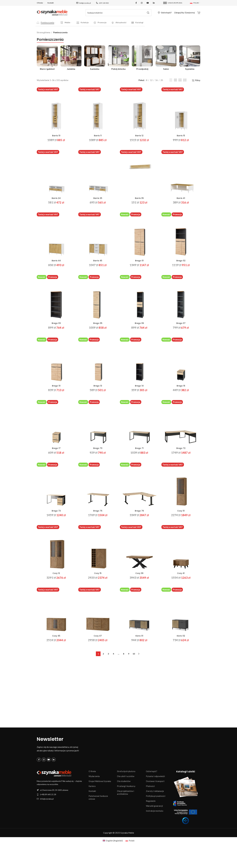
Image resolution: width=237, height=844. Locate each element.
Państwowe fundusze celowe (98, 797)
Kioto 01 (139, 635)
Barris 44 (56, 260)
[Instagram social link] (141, 3)
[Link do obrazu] (54, 773)
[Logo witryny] (52, 12)
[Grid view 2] (175, 80)
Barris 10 (56, 135)
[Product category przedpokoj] (142, 58)
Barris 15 (181, 135)
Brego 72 (180, 448)
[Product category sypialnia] (189, 58)
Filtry (197, 80)
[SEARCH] (148, 12)
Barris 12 (139, 135)
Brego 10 (56, 385)
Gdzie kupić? (151, 771)
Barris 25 (97, 198)
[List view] (170, 80)
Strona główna (43, 32)
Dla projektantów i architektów (125, 792)
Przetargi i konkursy (126, 786)
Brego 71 (139, 448)
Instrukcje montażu (154, 811)
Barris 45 (97, 260)
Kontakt (92, 791)
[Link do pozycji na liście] (61, 794)
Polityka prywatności (155, 796)
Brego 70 (97, 448)
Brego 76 (139, 510)
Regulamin (151, 801)
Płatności (150, 786)
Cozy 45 (56, 635)
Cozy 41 (181, 573)
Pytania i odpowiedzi (155, 776)
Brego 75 (97, 510)
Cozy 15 (97, 573)
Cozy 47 (98, 635)
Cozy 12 (56, 573)
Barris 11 (98, 135)
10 (134, 654)
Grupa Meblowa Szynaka (100, 781)
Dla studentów (123, 781)
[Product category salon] (166, 58)
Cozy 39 (139, 573)
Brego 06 (139, 323)
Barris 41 (181, 198)
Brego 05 (97, 323)
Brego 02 (180, 260)
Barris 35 (139, 198)
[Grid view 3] (180, 80)
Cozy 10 (181, 510)
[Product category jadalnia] (70, 58)
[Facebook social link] (136, 3)
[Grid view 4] (184, 80)
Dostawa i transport (155, 781)
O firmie (92, 771)
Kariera (92, 786)
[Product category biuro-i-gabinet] (47, 58)
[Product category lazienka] (94, 58)
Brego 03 (56, 323)
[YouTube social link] (148, 3)
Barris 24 (56, 198)
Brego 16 (181, 385)
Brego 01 (139, 260)
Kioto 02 (181, 635)
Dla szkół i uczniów (125, 776)
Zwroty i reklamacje (155, 791)
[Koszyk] (199, 12)
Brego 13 (98, 385)
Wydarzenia (94, 776)
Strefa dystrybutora (126, 771)
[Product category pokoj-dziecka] (118, 58)
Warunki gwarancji (154, 806)
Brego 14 (139, 385)
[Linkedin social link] (153, 3)
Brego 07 (180, 323)
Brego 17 (56, 448)
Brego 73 (56, 510)
